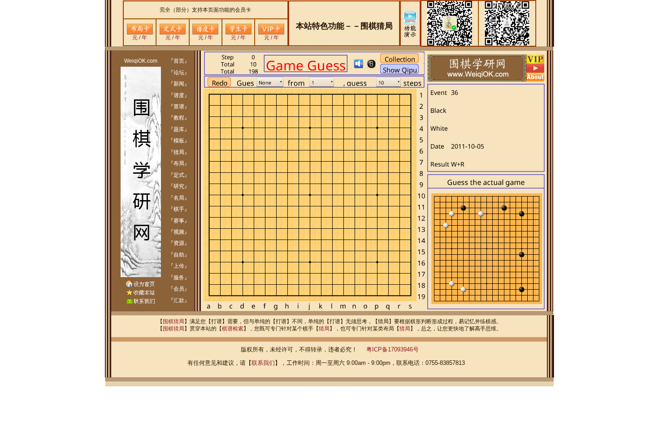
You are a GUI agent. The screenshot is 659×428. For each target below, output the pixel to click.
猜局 (324, 328)
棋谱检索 (232, 328)
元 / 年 (139, 37)
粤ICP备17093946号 (392, 349)
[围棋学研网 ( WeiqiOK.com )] (140, 294)
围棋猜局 (173, 321)
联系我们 (263, 363)
